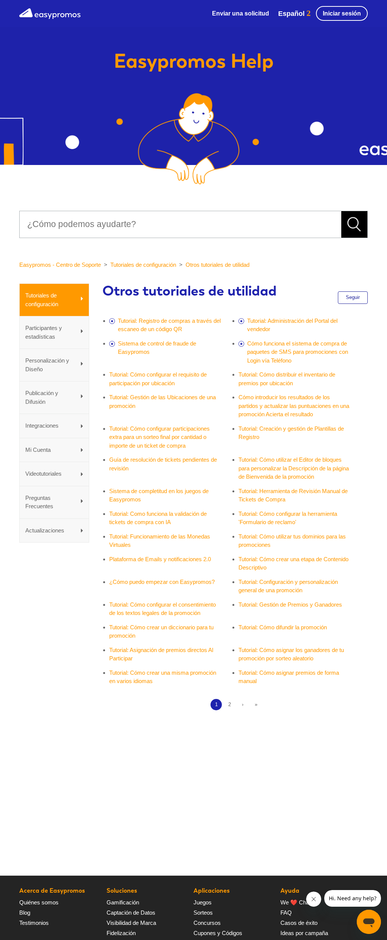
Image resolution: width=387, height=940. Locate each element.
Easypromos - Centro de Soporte (60, 264)
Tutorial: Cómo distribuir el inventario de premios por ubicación (286, 378)
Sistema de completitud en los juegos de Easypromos (159, 495)
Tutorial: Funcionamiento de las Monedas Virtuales (159, 540)
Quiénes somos (39, 902)
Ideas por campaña (304, 933)
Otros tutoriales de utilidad (217, 264)
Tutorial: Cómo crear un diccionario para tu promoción (161, 631)
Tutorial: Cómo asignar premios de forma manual (288, 677)
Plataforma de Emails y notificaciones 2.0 (160, 559)
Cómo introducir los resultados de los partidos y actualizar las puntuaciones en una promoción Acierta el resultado (293, 405)
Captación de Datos (131, 912)
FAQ (286, 912)
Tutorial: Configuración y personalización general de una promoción (288, 586)
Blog (24, 912)
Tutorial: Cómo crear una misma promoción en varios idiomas (162, 677)
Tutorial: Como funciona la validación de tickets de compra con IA (158, 518)
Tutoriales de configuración (143, 264)
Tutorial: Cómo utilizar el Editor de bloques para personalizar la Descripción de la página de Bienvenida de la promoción (293, 468)
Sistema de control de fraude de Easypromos (157, 347)
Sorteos (203, 912)
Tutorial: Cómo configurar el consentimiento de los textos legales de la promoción (162, 608)
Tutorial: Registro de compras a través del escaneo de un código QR (169, 325)
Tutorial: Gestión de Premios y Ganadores (290, 604)
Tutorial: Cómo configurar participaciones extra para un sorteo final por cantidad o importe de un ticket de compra (159, 437)
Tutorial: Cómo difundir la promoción (282, 627)
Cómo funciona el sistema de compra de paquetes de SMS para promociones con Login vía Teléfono (297, 352)
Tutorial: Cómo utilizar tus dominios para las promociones (292, 540)
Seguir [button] (353, 297)
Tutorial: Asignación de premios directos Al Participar (161, 654)
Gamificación (123, 902)
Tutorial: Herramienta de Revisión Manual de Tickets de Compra (293, 495)
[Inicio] (49, 12)
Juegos (203, 902)
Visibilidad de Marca (131, 923)
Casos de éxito (298, 923)
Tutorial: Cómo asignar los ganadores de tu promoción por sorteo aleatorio (291, 654)
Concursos (207, 923)
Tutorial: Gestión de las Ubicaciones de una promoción (162, 401)
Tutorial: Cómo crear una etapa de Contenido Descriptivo (293, 563)
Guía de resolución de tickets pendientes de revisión (163, 464)
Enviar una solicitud (240, 13)
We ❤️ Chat (295, 902)
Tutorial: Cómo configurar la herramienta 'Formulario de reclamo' (287, 518)
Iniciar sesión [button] (342, 13)
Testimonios (34, 923)
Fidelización (121, 933)
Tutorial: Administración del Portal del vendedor (292, 325)
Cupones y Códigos (218, 933)
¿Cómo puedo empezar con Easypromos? (162, 582)
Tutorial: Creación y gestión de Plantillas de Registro (291, 432)
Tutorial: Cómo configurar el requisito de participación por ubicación (158, 378)
